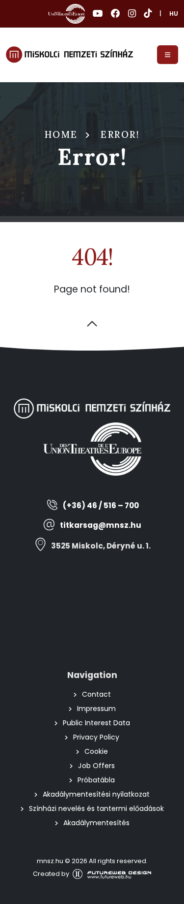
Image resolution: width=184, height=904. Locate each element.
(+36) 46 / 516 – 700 (101, 505)
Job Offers (96, 766)
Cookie (96, 751)
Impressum (96, 708)
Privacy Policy (96, 737)
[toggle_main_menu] (167, 54)
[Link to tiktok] (148, 13)
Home (61, 134)
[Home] (69, 54)
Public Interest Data (96, 723)
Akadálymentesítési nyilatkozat (96, 794)
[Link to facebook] (115, 13)
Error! (120, 134)
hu (173, 13)
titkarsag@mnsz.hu (100, 525)
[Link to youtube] (98, 13)
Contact (96, 694)
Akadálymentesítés (96, 823)
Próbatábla (96, 780)
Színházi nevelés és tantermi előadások (96, 808)
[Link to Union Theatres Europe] (66, 14)
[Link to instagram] (132, 13)
